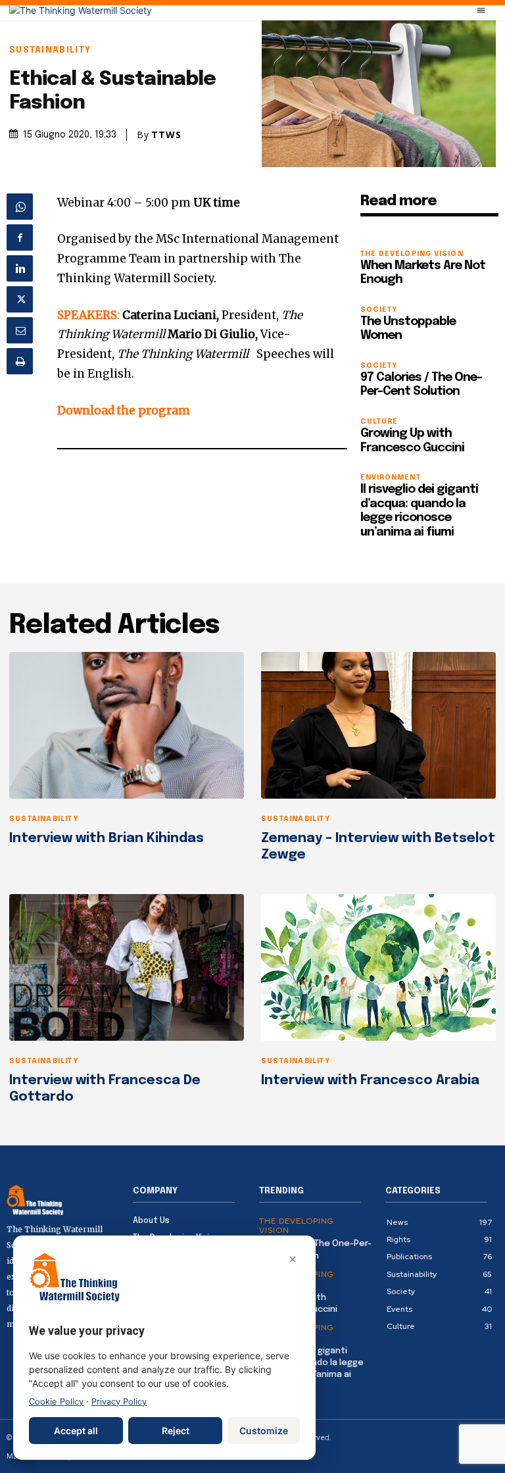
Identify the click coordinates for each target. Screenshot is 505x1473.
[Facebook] (20, 237)
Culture (379, 422)
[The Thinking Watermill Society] (80, 10)
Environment (390, 478)
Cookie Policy (56, 1402)
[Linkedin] (20, 268)
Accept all (76, 1430)
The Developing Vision (412, 254)
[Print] (20, 361)
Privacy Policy (119, 1402)
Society (379, 310)
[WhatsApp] (20, 206)
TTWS (166, 135)
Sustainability (50, 50)
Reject (175, 1430)
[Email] (20, 330)
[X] (20, 299)
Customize (263, 1430)
